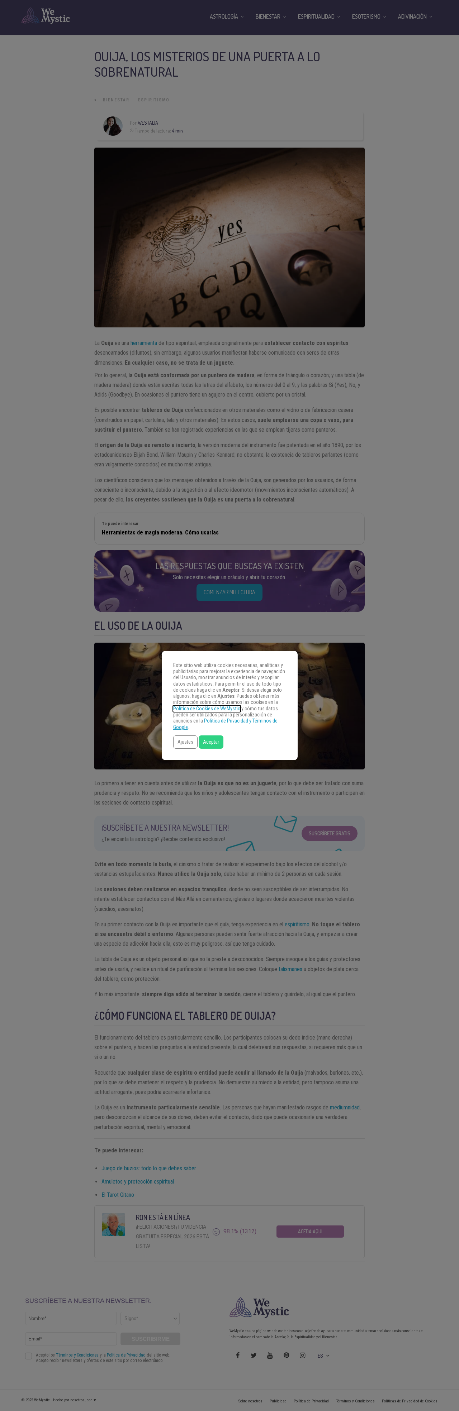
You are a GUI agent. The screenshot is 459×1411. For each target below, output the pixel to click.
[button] (185, 742)
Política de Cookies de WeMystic (206, 709)
